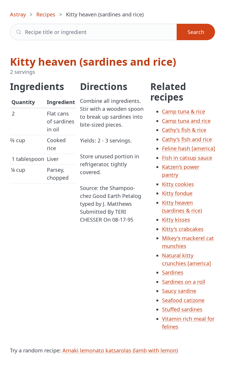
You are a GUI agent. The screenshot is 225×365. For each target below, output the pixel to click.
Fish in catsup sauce (187, 157)
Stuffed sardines (182, 309)
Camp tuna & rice (183, 111)
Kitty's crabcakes (183, 228)
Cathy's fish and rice (187, 139)
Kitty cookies (178, 184)
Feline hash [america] (188, 148)
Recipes (45, 14)
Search (196, 31)
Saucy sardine (179, 290)
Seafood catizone (183, 300)
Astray (18, 14)
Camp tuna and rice (186, 120)
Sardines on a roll (183, 281)
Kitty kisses (176, 219)
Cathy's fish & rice (184, 129)
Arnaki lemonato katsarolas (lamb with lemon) (120, 350)
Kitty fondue (177, 193)
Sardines (172, 272)
